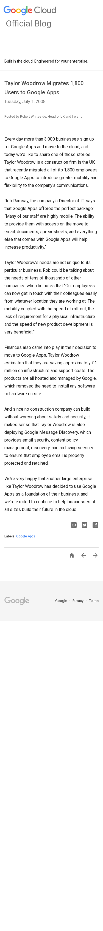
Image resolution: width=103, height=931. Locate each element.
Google (61, 601)
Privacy (78, 601)
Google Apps (25, 536)
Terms (94, 601)
